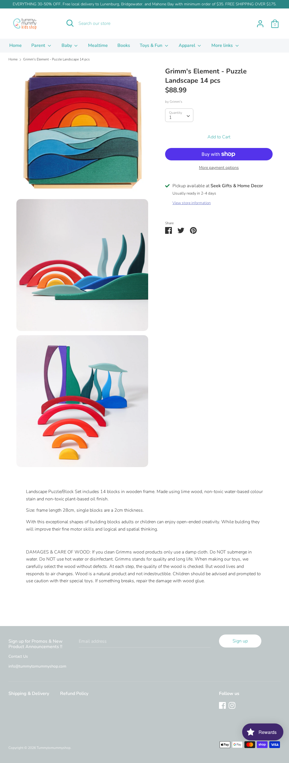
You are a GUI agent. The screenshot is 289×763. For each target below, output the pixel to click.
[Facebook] (222, 705)
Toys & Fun (151, 45)
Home (15, 45)
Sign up (240, 641)
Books (123, 45)
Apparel (187, 45)
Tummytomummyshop (54, 747)
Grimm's (176, 101)
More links (222, 45)
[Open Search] (70, 23)
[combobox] (179, 115)
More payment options (219, 167)
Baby (67, 45)
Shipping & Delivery (28, 693)
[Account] (260, 21)
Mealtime (98, 45)
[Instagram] (232, 705)
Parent (38, 45)
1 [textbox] (170, 117)
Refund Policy (74, 693)
